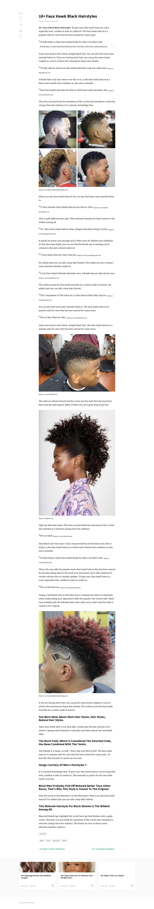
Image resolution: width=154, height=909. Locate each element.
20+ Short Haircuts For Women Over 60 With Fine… (77, 876)
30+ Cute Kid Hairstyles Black (103, 849)
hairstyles (43, 834)
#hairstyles (56, 840)
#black (42, 840)
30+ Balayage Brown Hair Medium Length (36, 876)
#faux (48, 840)
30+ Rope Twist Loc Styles (112, 875)
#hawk (65, 840)
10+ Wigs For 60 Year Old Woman (52, 849)
